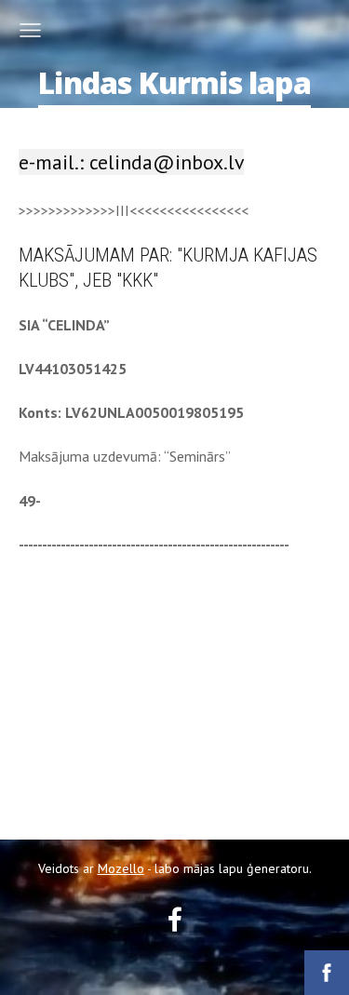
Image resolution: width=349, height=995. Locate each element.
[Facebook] (175, 919)
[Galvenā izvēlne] (30, 30)
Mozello (121, 868)
